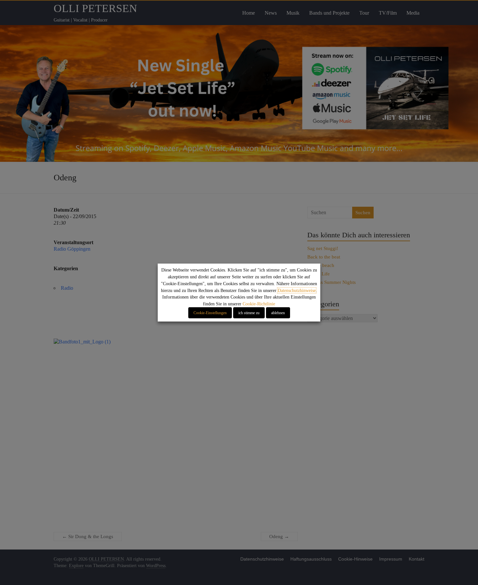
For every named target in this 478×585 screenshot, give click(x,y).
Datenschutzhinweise (297, 290)
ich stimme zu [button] (248, 313)
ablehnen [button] (278, 313)
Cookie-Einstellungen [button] (210, 313)
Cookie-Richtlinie (259, 303)
